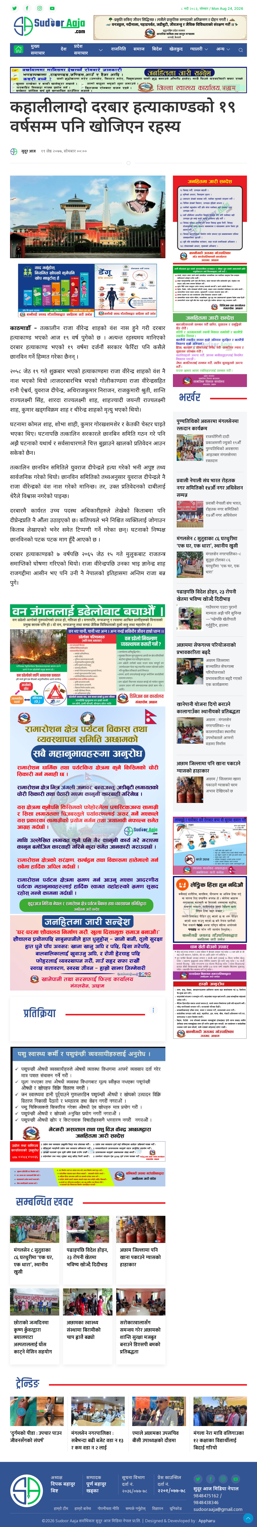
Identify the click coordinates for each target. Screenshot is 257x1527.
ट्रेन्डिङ (27, 1384)
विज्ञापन (157, 1508)
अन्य (220, 49)
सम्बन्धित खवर (44, 1202)
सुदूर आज (28, 151)
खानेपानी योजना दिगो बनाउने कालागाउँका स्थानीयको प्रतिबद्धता (208, 708)
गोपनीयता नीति (108, 1508)
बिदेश (157, 49)
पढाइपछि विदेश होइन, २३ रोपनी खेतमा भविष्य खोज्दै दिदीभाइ (87, 1257)
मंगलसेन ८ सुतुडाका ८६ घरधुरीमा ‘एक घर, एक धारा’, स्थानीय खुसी (33, 1261)
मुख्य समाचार (38, 50)
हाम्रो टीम (61, 1508)
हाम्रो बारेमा (83, 1508)
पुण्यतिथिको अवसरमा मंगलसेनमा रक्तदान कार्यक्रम (208, 425)
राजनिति (118, 49)
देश (64, 49)
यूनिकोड (176, 1508)
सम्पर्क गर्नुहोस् (135, 1508)
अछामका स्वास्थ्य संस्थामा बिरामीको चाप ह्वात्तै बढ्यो (84, 1330)
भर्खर (189, 398)
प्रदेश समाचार (81, 50)
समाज (139, 49)
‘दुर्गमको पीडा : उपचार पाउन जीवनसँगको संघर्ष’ (36, 1437)
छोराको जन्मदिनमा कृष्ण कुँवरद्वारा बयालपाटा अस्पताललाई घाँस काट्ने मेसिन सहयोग (33, 1337)
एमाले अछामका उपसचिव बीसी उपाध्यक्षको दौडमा (155, 1437)
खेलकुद (176, 49)
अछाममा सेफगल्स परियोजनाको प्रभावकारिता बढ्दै (206, 649)
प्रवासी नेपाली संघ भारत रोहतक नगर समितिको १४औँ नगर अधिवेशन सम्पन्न (210, 488)
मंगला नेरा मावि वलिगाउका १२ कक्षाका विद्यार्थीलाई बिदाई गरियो (219, 1440)
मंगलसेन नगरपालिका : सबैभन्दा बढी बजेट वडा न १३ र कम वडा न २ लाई (97, 1440)
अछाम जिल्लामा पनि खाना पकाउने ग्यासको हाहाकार (140, 1257)
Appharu (207, 1521)
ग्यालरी (196, 49)
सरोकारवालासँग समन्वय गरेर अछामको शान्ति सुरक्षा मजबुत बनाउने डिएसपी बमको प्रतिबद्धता (140, 1337)
